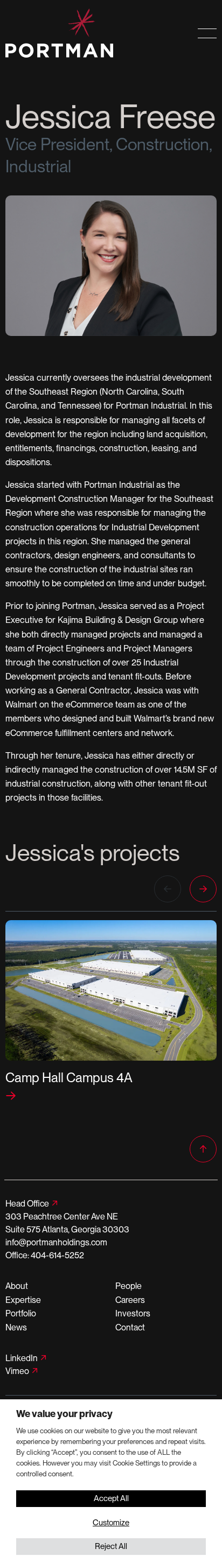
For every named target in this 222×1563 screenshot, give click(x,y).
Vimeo (17, 1371)
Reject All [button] (111, 1546)
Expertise (23, 1300)
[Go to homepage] (83, 33)
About (16, 1286)
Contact (130, 1327)
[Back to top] (203, 1149)
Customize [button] (111, 1522)
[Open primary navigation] (207, 33)
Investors (132, 1313)
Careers (130, 1300)
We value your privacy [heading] (64, 1413)
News (16, 1327)
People (128, 1286)
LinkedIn (21, 1358)
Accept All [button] (111, 1498)
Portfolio (20, 1313)
